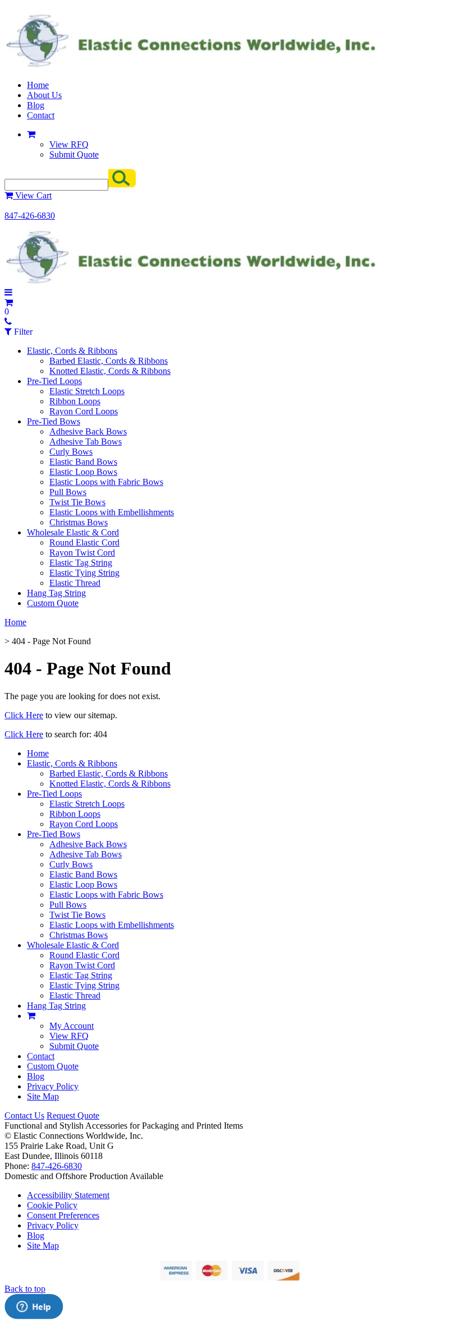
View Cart (32, 195)
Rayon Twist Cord (82, 552)
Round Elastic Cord (84, 542)
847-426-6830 (29, 215)
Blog (35, 105)
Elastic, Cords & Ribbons (72, 350)
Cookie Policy (52, 1205)
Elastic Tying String (84, 572)
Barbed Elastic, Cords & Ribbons (108, 361)
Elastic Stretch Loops (87, 391)
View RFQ (69, 144)
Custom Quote (53, 603)
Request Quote (73, 1115)
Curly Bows (71, 451)
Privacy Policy (53, 1086)
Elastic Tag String (80, 562)
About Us (44, 95)
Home (38, 85)
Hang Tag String (56, 593)
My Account (71, 1026)
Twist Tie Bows (77, 502)
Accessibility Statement (68, 1195)
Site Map (43, 1096)
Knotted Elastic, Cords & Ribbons (110, 371)
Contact (40, 115)
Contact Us (24, 1115)
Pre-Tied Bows (53, 421)
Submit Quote (74, 154)
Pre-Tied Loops (54, 381)
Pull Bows (67, 492)
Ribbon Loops (74, 401)
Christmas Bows (78, 522)
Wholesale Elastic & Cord (73, 532)
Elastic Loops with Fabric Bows (106, 482)
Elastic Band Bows (83, 461)
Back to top (24, 1288)
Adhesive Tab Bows (85, 441)
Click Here (23, 715)
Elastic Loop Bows (83, 472)
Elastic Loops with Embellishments (111, 512)
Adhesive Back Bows (88, 431)
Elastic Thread (74, 583)
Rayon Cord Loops (83, 411)
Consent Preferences (63, 1215)
